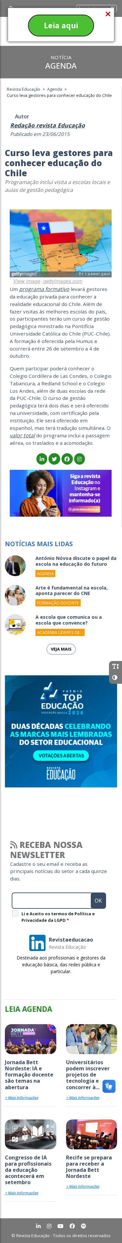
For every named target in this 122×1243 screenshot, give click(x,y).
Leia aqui (61, 25)
